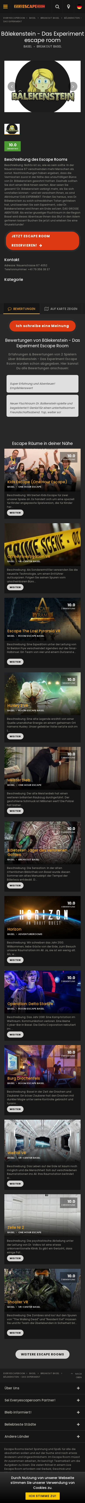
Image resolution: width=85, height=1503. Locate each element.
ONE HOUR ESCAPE (29, 486)
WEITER (15, 587)
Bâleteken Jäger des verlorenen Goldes (37, 852)
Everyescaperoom (14, 18)
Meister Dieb (18, 780)
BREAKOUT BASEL (49, 46)
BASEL (28, 46)
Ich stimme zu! (42, 1496)
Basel (32, 18)
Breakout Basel (50, 18)
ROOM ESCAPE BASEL (31, 710)
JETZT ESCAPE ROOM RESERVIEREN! (31, 241)
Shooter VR (17, 1302)
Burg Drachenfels (23, 1078)
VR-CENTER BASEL (29, 561)
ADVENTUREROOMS (30, 934)
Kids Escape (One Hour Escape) (37, 482)
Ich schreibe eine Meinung (42, 325)
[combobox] (68, 6)
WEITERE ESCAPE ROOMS (42, 1354)
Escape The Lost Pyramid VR (33, 631)
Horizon (14, 929)
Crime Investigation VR (28, 556)
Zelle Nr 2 (15, 1227)
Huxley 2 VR (17, 705)
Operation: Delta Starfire (30, 1004)
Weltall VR (16, 1153)
